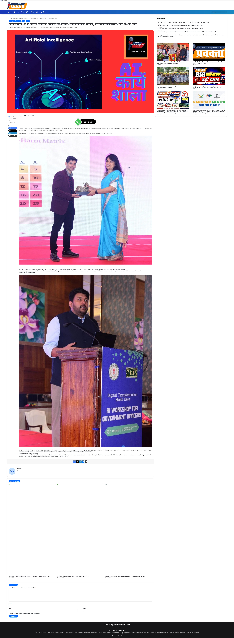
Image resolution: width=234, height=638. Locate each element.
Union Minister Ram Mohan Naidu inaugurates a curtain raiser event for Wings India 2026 (125, 576)
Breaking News (15, 18)
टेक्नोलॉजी (27, 21)
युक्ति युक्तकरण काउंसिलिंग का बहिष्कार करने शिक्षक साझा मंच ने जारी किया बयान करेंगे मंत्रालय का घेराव (29, 576)
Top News (18, 21)
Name (10, 603)
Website (84, 608)
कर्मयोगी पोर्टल (21, 18)
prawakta (12, 116)
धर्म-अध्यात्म (44, 12)
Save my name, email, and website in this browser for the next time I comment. (25, 613)
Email (10, 608)
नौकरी (38, 12)
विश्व (28, 12)
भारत (23, 12)
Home (10, 12)
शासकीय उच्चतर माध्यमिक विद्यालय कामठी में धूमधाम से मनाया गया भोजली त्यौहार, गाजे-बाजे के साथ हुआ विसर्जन (172, 87)
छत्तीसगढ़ (17, 12)
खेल (33, 12)
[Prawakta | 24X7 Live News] (17, 5)
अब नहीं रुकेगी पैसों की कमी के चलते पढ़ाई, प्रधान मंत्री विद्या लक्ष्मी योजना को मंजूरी (73, 576)
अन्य (50, 12)
